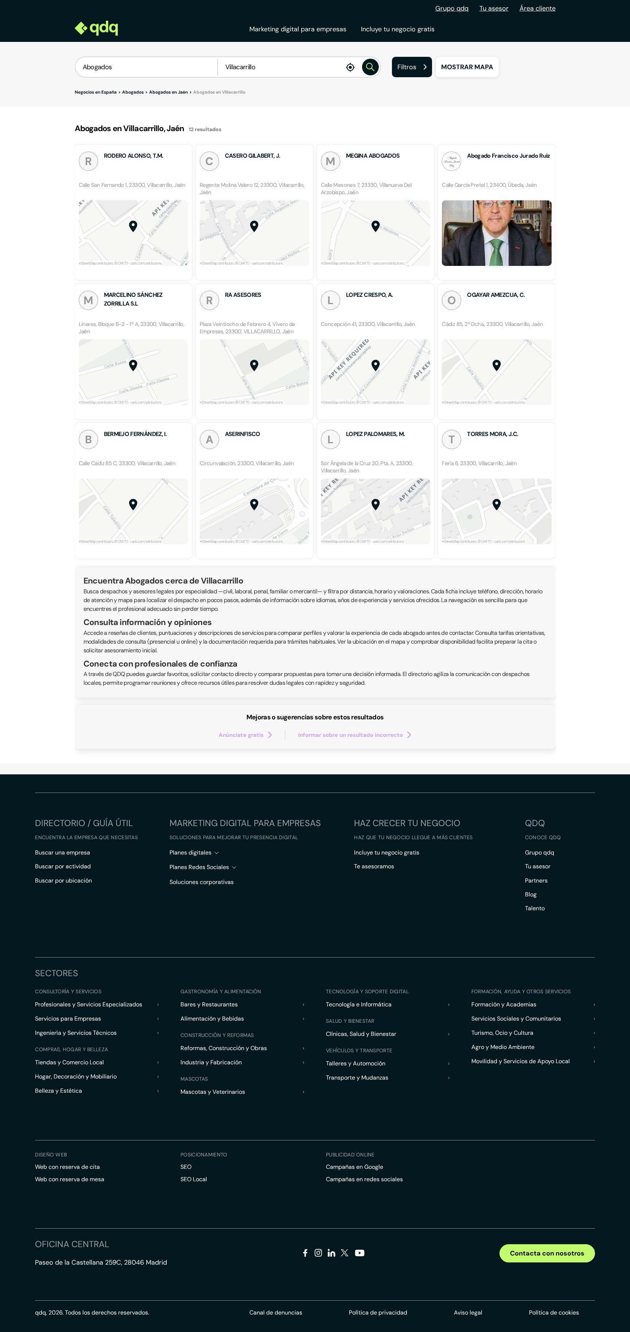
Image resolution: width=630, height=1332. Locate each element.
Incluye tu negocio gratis (398, 29)
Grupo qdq (451, 8)
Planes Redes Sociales (199, 867)
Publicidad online (350, 1154)
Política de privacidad (378, 1312)
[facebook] (305, 1254)
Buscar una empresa (62, 852)
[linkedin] (331, 1254)
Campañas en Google (354, 1167)
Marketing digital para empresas (297, 29)
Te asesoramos (374, 866)
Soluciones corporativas (202, 882)
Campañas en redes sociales (364, 1179)
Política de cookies (554, 1312)
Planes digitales (190, 852)
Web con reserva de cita (67, 1167)
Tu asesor (494, 8)
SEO (185, 1167)
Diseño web (51, 1154)
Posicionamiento (203, 1154)
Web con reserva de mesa (69, 1179)
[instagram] (318, 1254)
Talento (535, 908)
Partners (536, 880)
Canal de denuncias (275, 1312)
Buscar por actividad (63, 866)
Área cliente (538, 8)
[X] (345, 1254)
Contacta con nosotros (547, 1253)
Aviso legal (468, 1312)
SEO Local (193, 1179)
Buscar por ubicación (63, 880)
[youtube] (359, 1256)
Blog (531, 894)
